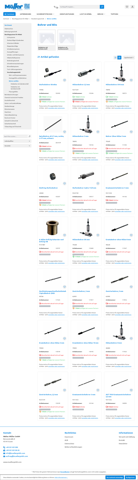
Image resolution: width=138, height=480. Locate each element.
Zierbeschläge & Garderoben (15, 40)
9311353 (75, 400)
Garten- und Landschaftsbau (13, 103)
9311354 (109, 193)
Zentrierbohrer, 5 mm (114, 291)
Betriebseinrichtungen (11, 94)
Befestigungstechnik (11, 31)
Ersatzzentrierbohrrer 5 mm (117, 188)
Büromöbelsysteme (13, 66)
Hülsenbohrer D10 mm (115, 84)
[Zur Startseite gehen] (17, 7)
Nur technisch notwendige (115, 477)
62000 (108, 296)
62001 (74, 296)
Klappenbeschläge (12, 46)
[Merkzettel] (127, 7)
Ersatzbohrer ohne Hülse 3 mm (51, 343)
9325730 (75, 193)
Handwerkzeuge (9, 106)
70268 (74, 245)
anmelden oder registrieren (56, 108)
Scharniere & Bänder (13, 43)
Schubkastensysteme (13, 49)
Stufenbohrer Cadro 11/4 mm (84, 188)
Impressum (69, 437)
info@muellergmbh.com (15, 453)
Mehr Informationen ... (61, 477)
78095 (74, 141)
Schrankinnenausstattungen (15, 63)
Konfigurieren (130, 477)
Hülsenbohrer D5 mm (81, 239)
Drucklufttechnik (10, 100)
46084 (108, 348)
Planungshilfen (13, 91)
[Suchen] (102, 7)
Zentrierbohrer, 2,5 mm (48, 394)
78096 (108, 90)
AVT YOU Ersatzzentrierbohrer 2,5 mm (118, 395)
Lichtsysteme (11, 37)
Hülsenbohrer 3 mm (80, 136)
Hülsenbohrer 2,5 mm (81, 84)
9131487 (42, 245)
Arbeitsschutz (9, 28)
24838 (41, 193)
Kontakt (122, 440)
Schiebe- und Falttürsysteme (15, 55)
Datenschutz (69, 443)
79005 (74, 348)
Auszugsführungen (12, 52)
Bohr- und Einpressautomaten (17, 75)
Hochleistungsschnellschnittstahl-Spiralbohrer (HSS (52, 292)
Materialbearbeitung (11, 115)
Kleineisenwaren (10, 109)
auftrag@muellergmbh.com (17, 456)
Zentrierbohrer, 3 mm (81, 291)
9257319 (42, 400)
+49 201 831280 (12, 447)
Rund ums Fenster (10, 118)
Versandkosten (64, 472)
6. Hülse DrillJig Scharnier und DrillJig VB (51, 240)
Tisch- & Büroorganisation (14, 69)
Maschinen (8, 112)
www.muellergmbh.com (12, 462)
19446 (41, 90)
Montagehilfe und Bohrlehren (17, 78)
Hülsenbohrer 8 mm (114, 343)
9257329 (75, 90)
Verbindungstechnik (13, 60)
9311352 (109, 400)
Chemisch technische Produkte (14, 97)
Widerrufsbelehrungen (73, 447)
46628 (108, 245)
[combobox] (79, 7)
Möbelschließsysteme (13, 58)
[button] (9, 14)
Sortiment (8, 25)
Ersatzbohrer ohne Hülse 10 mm (85, 343)
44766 (41, 296)
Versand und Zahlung (127, 437)
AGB (66, 440)
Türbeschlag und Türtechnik (13, 126)
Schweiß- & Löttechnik (11, 121)
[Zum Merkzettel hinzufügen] (64, 80)
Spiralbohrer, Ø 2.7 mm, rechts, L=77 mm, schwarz (51, 137)
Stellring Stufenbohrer (48, 188)
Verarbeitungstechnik (13, 72)
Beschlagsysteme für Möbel (13, 34)
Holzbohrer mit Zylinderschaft (20, 84)
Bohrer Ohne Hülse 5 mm (116, 136)
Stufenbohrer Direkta (48, 84)
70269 (108, 141)
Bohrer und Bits (13, 81)
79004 (41, 348)
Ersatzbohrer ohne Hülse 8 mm (118, 239)
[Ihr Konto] (132, 7)
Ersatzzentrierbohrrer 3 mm (83, 394)
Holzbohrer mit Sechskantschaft (15, 88)
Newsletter (123, 443)
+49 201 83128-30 (12, 450)
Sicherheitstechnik (10, 123)
